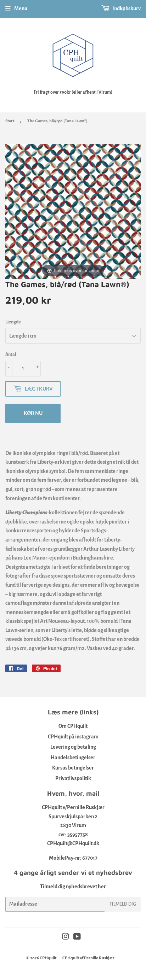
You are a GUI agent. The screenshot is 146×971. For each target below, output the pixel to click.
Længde (13, 322)
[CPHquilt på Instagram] (65, 937)
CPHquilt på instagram (73, 736)
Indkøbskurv (126, 8)
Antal (10, 354)
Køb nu (33, 413)
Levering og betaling (73, 747)
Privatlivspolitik (73, 778)
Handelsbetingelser (73, 757)
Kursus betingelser (73, 768)
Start (9, 121)
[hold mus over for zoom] (73, 211)
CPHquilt (48, 958)
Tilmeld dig (123, 904)
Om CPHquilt (73, 726)
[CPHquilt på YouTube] (77, 937)
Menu (20, 8)
